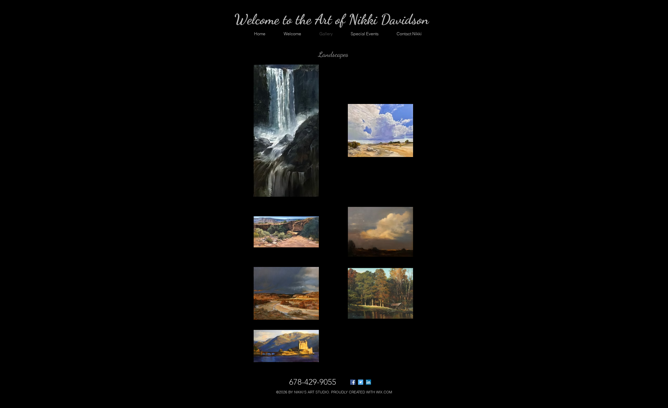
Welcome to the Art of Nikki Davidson (331, 19)
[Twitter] (360, 382)
